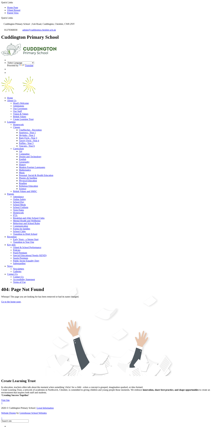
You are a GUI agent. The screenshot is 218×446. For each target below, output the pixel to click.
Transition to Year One (23, 242)
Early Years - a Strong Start (25, 239)
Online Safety (19, 199)
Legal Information (45, 408)
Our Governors (20, 108)
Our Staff (17, 111)
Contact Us (12, 274)
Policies (16, 250)
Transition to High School (25, 234)
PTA (15, 215)
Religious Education (28, 186)
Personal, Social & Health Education (36, 175)
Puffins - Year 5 (26, 143)
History (22, 164)
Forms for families (21, 228)
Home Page (12, 7)
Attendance (18, 196)
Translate (29, 65)
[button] (14, 18)
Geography (24, 162)
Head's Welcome (21, 103)
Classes (16, 127)
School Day (18, 202)
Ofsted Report (13, 10)
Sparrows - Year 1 (27, 132)
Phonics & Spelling (28, 178)
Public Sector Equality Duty (26, 260)
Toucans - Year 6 (27, 146)
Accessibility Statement (24, 279)
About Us (11, 100)
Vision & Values (20, 114)
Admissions (18, 106)
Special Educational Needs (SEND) (30, 255)
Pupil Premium (20, 252)
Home (10, 98)
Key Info (11, 244)
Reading (23, 183)
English (22, 159)
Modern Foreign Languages (32, 167)
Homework (18, 124)
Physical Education (28, 180)
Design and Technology (30, 156)
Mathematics (25, 170)
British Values (19, 116)
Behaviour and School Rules (26, 223)
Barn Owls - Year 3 (28, 138)
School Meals (19, 204)
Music (22, 172)
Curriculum (18, 148)
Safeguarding (19, 263)
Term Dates (18, 210)
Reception (12, 236)
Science (22, 188)
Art (20, 151)
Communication (20, 226)
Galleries (17, 271)
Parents (10, 194)
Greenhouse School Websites (33, 413)
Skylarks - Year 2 (27, 135)
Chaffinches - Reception (30, 130)
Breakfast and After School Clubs (28, 218)
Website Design (8, 413)
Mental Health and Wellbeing (26, 220)
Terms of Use (19, 282)
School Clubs (19, 231)
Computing (24, 154)
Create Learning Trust (23, 119)
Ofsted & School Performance (27, 247)
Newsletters (18, 269)
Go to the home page (11, 301)
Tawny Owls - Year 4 (29, 140)
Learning (11, 122)
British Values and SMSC (25, 191)
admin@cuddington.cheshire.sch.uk (39, 30)
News (10, 266)
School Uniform (20, 207)
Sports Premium (20, 258)
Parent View (13, 13)
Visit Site (5, 400)
